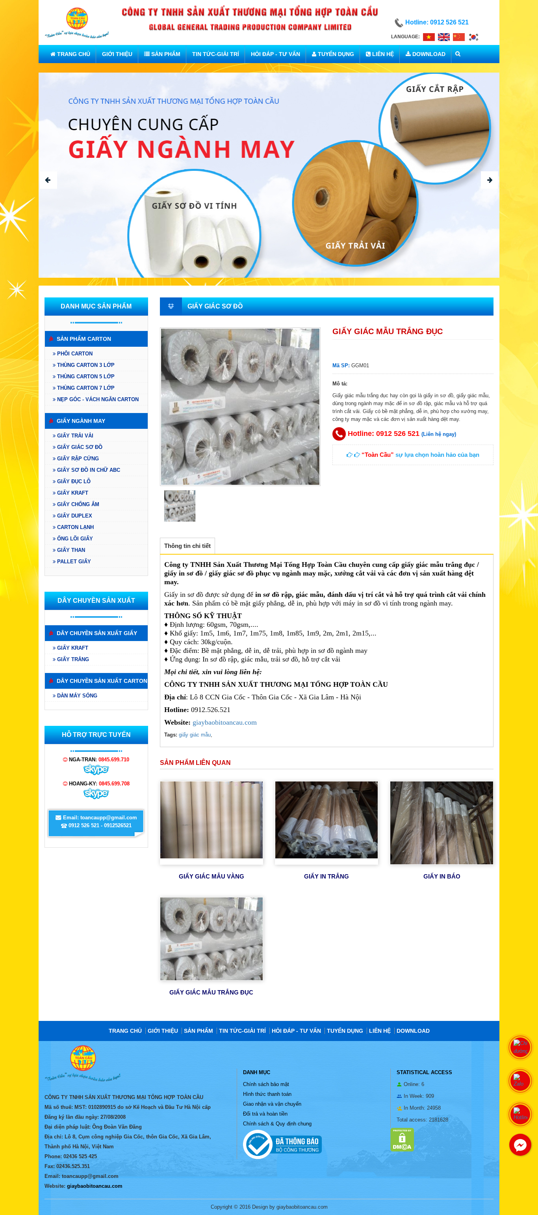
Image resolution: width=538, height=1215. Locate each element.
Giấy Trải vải (74, 436)
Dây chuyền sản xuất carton (101, 681)
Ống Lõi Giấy (74, 539)
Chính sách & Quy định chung (277, 1124)
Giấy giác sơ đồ (79, 447)
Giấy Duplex (74, 516)
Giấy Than (70, 550)
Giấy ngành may (80, 421)
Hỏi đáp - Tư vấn (275, 54)
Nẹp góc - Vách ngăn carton (97, 399)
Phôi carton (74, 354)
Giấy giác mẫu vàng (211, 876)
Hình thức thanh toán (267, 1094)
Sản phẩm (165, 54)
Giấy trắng (72, 659)
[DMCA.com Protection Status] (402, 1139)
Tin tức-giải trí (215, 54)
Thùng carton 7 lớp (85, 388)
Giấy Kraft (72, 493)
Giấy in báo (441, 876)
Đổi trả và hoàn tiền (265, 1114)
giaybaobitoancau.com (225, 722)
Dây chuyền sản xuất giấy (96, 633)
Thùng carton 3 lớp (85, 365)
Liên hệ (382, 54)
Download (428, 54)
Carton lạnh (75, 527)
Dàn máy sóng (76, 696)
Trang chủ (73, 54)
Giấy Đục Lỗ (73, 481)
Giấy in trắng (326, 876)
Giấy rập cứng (77, 459)
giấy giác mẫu (195, 735)
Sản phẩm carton (83, 339)
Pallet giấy (73, 562)
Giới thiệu (117, 54)
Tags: (170, 735)
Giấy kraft (72, 648)
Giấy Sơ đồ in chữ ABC (88, 470)
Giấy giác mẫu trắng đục (211, 992)
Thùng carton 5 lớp (85, 376)
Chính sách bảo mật (266, 1084)
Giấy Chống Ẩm (77, 504)
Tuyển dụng (335, 54)
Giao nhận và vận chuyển (272, 1104)
